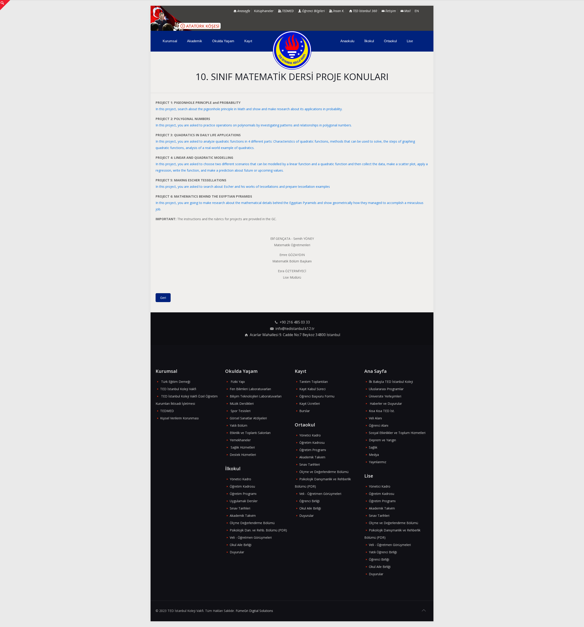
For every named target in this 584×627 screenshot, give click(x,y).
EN (417, 11)
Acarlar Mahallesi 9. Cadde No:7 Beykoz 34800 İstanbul (295, 334)
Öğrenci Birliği (309, 501)
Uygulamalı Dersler (244, 501)
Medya (374, 454)
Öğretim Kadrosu (242, 486)
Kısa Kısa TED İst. (382, 411)
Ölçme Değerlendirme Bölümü (252, 523)
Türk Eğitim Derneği (175, 381)
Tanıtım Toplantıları (313, 381)
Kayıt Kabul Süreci (312, 389)
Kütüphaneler (264, 11)
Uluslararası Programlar (386, 389)
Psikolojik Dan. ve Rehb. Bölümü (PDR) (258, 530)
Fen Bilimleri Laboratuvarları (250, 389)
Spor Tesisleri (240, 411)
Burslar (304, 411)
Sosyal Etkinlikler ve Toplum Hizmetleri (397, 433)
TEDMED (167, 411)
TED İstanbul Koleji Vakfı (178, 389)
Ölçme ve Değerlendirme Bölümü (324, 472)
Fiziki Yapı (238, 381)
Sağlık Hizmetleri (243, 447)
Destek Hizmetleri (243, 454)
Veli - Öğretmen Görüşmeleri (251, 537)
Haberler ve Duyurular (386, 403)
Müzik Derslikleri (242, 403)
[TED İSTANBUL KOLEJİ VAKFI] (292, 50)
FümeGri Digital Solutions (254, 611)
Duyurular (237, 552)
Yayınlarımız (377, 462)
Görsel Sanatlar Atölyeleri (248, 418)
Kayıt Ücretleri (309, 403)
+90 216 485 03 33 (295, 322)
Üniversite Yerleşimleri (385, 396)
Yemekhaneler (240, 440)
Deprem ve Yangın (382, 440)
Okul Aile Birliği (240, 545)
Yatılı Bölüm (238, 425)
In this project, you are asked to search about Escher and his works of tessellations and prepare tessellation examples (243, 186)
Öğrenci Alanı (378, 425)
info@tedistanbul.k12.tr (295, 328)
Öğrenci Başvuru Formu (316, 396)
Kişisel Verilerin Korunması (179, 418)
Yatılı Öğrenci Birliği (383, 552)
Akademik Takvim (243, 515)
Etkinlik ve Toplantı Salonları (250, 433)
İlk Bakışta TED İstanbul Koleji (391, 381)
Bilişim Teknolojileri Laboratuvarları (256, 396)
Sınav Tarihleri (240, 508)
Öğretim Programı (243, 493)
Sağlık (373, 447)
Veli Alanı (375, 418)
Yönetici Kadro (240, 479)
